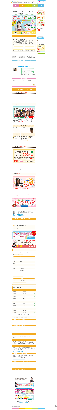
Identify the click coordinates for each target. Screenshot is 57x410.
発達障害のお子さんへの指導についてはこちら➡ (18, 215)
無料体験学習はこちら (21, 402)
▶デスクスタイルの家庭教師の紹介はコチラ (18, 351)
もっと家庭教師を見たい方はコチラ (41, 37)
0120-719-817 (41, 1)
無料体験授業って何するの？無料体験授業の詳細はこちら (24, 388)
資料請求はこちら (27, 402)
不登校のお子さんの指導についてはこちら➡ (18, 214)
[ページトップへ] (56, 406)
